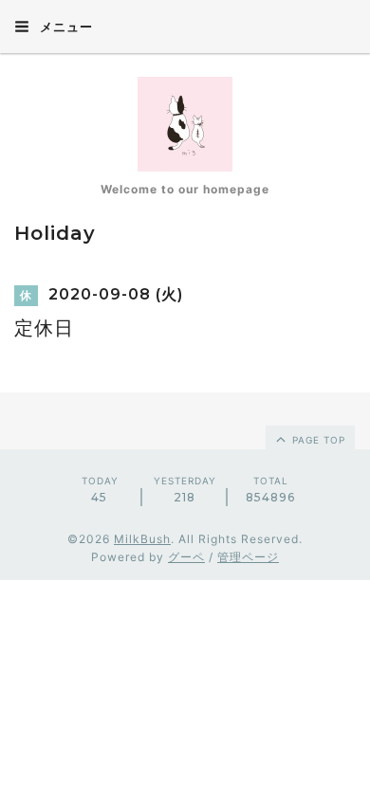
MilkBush (142, 539)
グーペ (186, 557)
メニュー (64, 26)
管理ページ (248, 557)
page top (316, 439)
